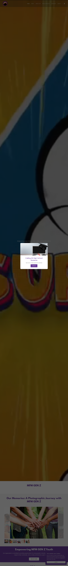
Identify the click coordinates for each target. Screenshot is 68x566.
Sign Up (34, 265)
